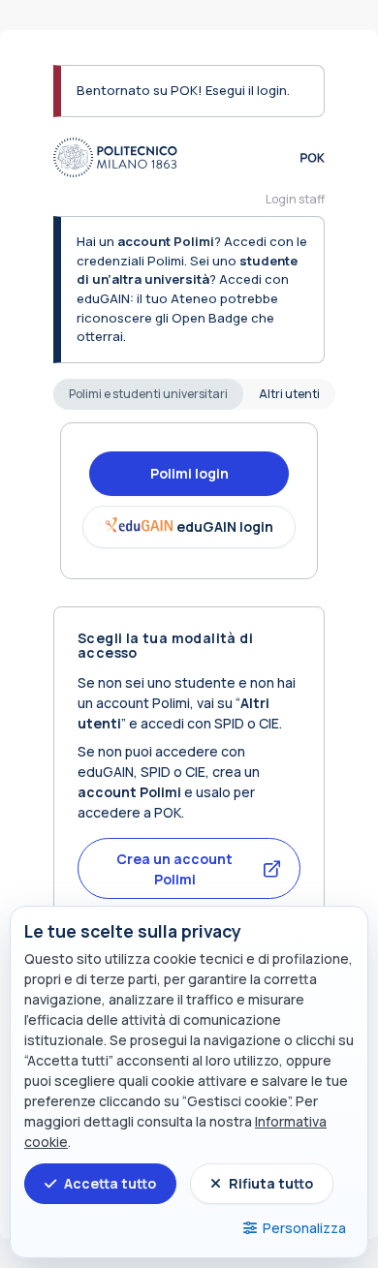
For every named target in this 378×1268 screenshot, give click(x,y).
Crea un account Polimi (174, 869)
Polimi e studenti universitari (148, 394)
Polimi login (189, 473)
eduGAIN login (224, 526)
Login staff (295, 199)
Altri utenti (289, 394)
